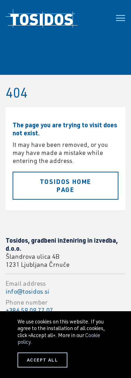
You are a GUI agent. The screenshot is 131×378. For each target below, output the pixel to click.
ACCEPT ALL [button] (42, 360)
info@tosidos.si (27, 291)
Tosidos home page (66, 185)
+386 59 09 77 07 (29, 310)
